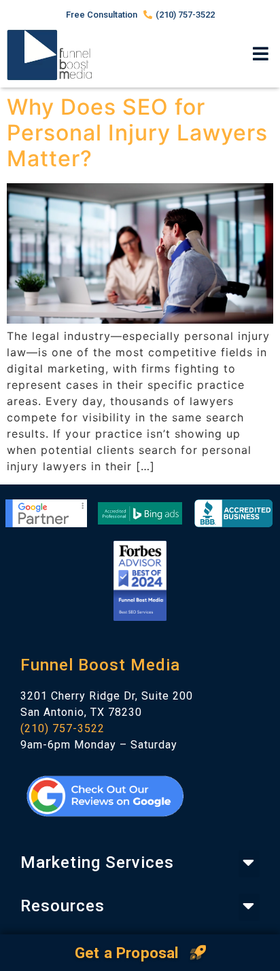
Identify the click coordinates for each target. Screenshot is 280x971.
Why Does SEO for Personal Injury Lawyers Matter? (137, 133)
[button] (261, 54)
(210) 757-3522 (62, 728)
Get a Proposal (129, 953)
